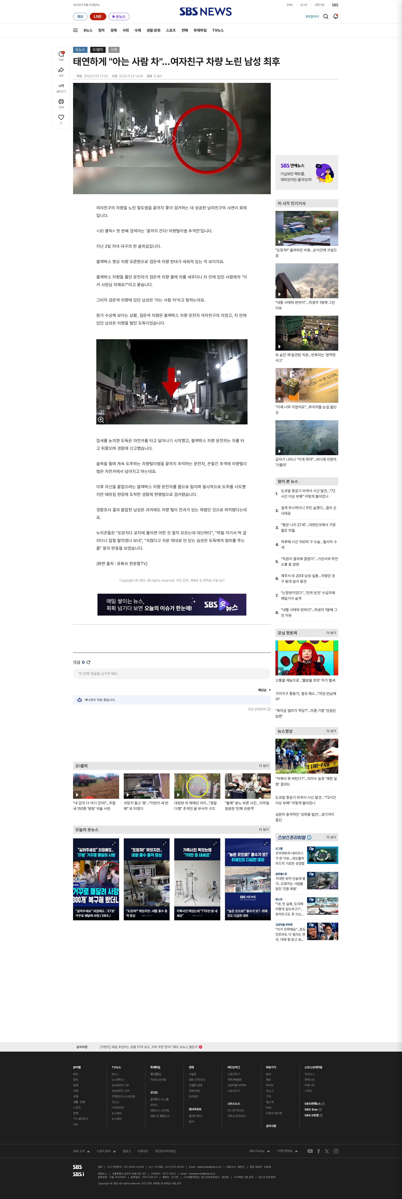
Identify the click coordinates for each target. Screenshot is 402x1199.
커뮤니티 (310, 1085)
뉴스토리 (117, 1113)
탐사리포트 (195, 1108)
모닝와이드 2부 (120, 1091)
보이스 (154, 1105)
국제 (137, 30)
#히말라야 (312, 16)
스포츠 (171, 30)
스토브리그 (234, 1091)
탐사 (191, 1121)
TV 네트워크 (80, 1119)
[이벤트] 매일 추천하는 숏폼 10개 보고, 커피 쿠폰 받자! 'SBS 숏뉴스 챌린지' (149, 1046)
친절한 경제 (195, 1085)
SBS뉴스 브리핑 (159, 1110)
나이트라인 (118, 1107)
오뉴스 (80, 49)
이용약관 (143, 1151)
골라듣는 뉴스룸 (159, 1099)
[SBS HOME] (335, 5)
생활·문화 (154, 30)
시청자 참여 (106, 1151)
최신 (75, 1074)
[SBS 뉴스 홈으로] (206, 11)
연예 (184, 30)
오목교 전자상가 (237, 1116)
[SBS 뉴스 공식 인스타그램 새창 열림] (336, 1151)
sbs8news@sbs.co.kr (209, 1167)
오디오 (154, 1091)
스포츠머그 (234, 1074)
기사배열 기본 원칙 (244, 1177)
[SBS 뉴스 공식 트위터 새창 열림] (326, 1151)
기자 (268, 1096)
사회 (125, 30)
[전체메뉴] (75, 30)
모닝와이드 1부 (120, 1085)
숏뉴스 (270, 1091)
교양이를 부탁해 (283, 924)
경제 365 (194, 1091)
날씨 (268, 1074)
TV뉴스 (218, 30)
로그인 (303, 5)
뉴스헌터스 (118, 1079)
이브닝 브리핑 (158, 1079)
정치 (101, 30)
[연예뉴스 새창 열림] (306, 172)
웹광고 (127, 1151)
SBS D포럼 (312, 1114)
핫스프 (278, 899)
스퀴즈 (308, 1091)
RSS (268, 1107)
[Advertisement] (172, 736)
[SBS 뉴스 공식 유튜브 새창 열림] (310, 1151)
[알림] (336, 16)
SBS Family (259, 1151)
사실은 (193, 1074)
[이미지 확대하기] (101, 419)
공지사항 (271, 1126)
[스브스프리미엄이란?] (310, 837)
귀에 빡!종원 (234, 1079)
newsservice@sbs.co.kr (202, 1173)
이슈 (75, 1124)
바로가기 (271, 1066)
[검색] (326, 16)
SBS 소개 (81, 1151)
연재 (191, 1066)
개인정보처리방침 (165, 1151)
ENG (290, 5)
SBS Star (311, 1108)
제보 (268, 1079)
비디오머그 (234, 1066)
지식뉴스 (310, 1074)
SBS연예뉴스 (313, 1103)
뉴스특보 (117, 1119)
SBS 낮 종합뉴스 (160, 1116)
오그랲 (278, 848)
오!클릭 (98, 49)
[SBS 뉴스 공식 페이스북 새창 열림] (318, 1151)
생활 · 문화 (79, 1102)
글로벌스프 (281, 874)
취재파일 (200, 30)
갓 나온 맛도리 (236, 1110)
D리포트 (193, 1096)
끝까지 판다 (195, 1116)
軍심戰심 (155, 1074)
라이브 (270, 1085)
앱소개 (270, 1102)
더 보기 (262, 765)
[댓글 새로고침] (88, 662)
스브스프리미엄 (313, 1066)
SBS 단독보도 (197, 1079)
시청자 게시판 (274, 1113)
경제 (113, 30)
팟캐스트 (310, 1079)
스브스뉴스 (234, 1102)
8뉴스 (88, 30)
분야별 (77, 1066)
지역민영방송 (287, 1151)
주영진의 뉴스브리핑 (123, 1096)
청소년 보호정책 (266, 1177)
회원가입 (319, 5)
